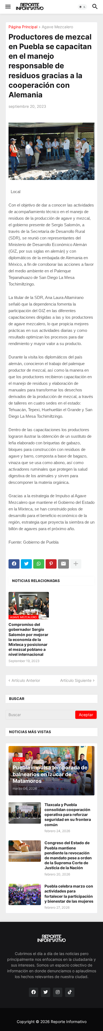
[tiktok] (69, 992)
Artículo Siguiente (75, 680)
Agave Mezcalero (57, 27)
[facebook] (33, 992)
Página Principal (23, 27)
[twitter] (45, 992)
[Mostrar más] (75, 564)
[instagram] (57, 992)
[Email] (63, 564)
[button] (7, 7)
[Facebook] (14, 564)
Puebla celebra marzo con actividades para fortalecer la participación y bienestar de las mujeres (68, 893)
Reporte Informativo (69, 1021)
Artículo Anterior (26, 680)
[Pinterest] (51, 564)
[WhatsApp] (38, 564)
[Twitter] (26, 564)
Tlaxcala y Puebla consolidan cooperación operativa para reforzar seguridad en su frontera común (67, 814)
